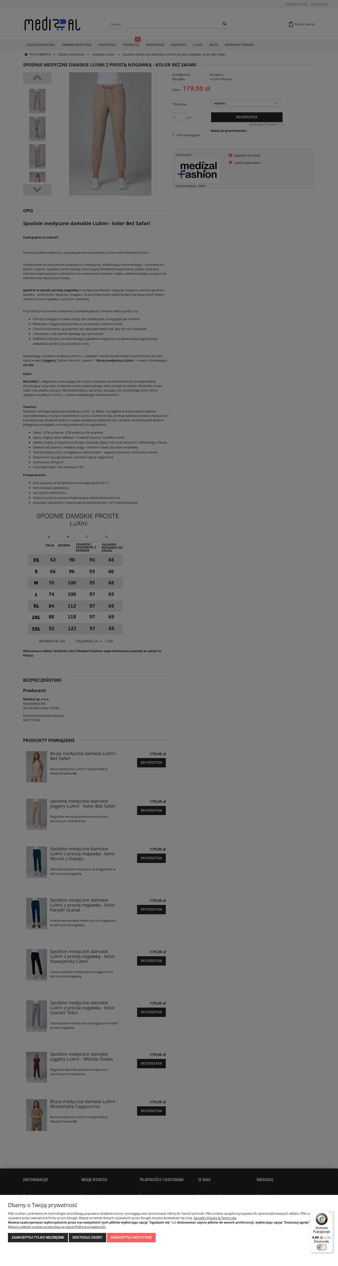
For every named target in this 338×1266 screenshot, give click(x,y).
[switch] (322, 1247)
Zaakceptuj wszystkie (131, 1237)
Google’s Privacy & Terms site (215, 1218)
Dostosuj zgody (87, 1237)
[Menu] (330, 1213)
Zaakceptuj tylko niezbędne (38, 1237)
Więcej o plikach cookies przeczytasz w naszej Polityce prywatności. (57, 1227)
